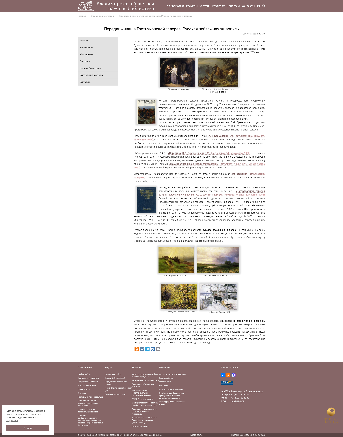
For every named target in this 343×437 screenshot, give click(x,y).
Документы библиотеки (88, 378)
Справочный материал (102, 16)
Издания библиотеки (90, 68)
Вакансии (82, 393)
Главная (82, 16)
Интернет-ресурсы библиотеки (145, 380)
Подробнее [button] (12, 420)
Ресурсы (192, 6)
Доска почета (84, 389)
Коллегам (233, 6)
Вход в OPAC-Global (140, 426)
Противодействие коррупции (90, 397)
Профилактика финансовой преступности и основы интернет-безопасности (171, 395)
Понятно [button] (28, 428)
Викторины (85, 82)
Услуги (204, 6)
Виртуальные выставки (91, 75)
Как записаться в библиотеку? (172, 374)
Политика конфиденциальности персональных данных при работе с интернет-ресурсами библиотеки (90, 420)
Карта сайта (196, 435)
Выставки (85, 61)
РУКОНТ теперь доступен (143, 399)
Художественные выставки (171, 389)
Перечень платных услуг (115, 394)
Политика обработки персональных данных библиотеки (88, 403)
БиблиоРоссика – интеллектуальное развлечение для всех (141, 392)
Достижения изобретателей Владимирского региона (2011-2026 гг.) (144, 420)
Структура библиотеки (88, 382)
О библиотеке (175, 6)
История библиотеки (87, 385)
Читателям (218, 6)
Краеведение (86, 47)
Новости (84, 40)
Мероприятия (86, 54)
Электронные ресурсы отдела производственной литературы (145, 411)
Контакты (248, 6)
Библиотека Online (113, 374)
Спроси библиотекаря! (115, 378)
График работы (84, 374)
